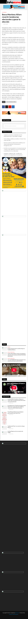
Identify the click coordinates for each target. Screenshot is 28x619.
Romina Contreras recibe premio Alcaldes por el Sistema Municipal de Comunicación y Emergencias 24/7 (14, 144)
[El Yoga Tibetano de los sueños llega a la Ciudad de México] (4, 348)
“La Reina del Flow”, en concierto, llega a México (16, 427)
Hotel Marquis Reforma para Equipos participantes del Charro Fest (15, 412)
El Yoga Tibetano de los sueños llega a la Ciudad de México (16, 349)
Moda (9, 347)
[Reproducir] (4, 376)
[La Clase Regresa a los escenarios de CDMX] (4, 433)
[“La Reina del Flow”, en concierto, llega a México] (4, 427)
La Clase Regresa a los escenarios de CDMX (15, 432)
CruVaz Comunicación (13, 614)
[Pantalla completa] (24, 376)
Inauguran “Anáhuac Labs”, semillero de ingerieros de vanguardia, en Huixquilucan (13, 154)
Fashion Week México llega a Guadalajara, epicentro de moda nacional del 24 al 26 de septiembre (17, 355)
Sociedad (4, 12)
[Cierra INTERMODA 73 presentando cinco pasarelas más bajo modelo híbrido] (4, 360)
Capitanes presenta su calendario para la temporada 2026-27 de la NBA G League (13, 135)
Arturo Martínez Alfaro (11, 101)
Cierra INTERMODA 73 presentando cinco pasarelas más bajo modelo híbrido (17, 360)
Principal (12, 352)
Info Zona (17, 612)
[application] (14, 370)
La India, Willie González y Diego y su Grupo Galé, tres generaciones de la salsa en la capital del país (16, 400)
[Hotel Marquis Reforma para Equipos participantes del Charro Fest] (4, 418)
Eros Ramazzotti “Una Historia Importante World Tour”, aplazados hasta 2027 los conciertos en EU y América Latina (17, 407)
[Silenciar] (21, 376)
